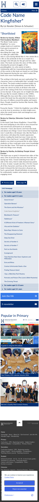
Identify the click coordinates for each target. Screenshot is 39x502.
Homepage (4, 434)
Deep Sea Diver (9, 238)
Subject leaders (29, 442)
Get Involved (25, 434)
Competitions (16, 444)
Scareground (8, 253)
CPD (10, 442)
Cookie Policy (9, 477)
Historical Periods (22, 470)
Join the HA (33, 434)
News (10, 434)
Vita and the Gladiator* (12, 226)
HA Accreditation (6, 444)
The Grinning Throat (11, 281)
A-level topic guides (29, 459)
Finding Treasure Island (11, 270)
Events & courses (6, 464)
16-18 (20, 459)
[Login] (23, 4)
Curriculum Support (7, 449)
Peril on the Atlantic (11, 249)
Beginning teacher (18, 442)
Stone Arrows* (9, 200)
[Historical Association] (3, 5)
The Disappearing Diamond (13, 234)
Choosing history (21, 460)
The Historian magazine (8, 470)
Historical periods (6, 459)
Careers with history (7, 462)
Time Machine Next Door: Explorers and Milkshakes (17, 257)
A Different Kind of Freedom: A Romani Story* (19, 222)
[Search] (16, 4)
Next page (20, 182)
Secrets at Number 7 (11, 245)
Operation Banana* (10, 203)
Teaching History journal (8, 453)
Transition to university (8, 460)
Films (26, 462)
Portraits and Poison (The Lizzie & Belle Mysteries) (20, 277)
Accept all (19, 483)
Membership (15, 436)
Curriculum (4, 442)
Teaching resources (23, 453)
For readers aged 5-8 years (13, 192)
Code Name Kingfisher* (12, 211)
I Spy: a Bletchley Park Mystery (14, 274)
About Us (16, 434)
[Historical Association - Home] (7, 425)
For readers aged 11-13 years (13, 285)
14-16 (15, 459)
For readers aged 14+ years (13, 289)
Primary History (27, 444)
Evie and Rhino (9, 262)
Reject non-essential (19, 489)
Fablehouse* (8, 219)
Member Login (5, 436)
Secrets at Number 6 (11, 241)
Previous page (8, 182)
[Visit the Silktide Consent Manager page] (32, 495)
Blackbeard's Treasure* (11, 215)
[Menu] (36, 4)
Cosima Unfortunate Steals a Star (15, 266)
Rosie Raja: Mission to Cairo (13, 230)
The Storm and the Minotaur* (14, 207)
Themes (31, 470)
